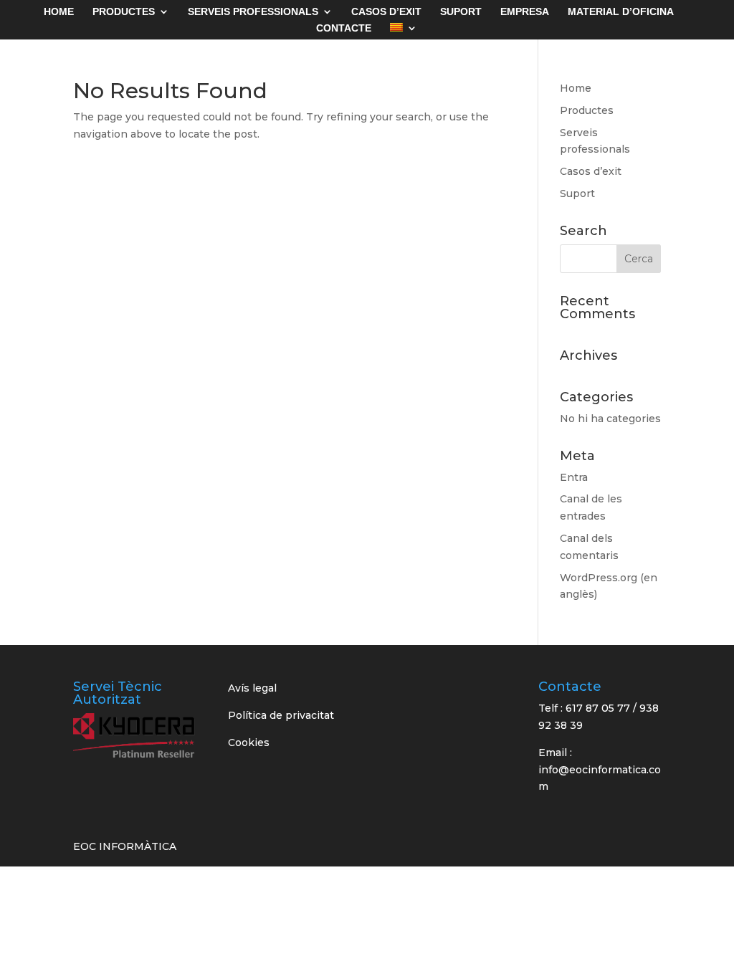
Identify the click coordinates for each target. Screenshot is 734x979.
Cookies (249, 742)
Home (575, 88)
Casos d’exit (590, 171)
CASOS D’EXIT (386, 11)
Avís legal (252, 688)
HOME (59, 11)
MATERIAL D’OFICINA (621, 11)
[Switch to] (403, 31)
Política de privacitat (281, 715)
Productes (587, 110)
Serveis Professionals (253, 11)
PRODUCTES (123, 11)
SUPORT (461, 11)
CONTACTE (343, 28)
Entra (574, 477)
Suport (577, 193)
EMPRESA (524, 11)
